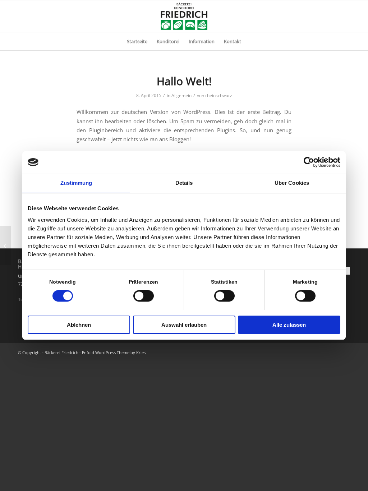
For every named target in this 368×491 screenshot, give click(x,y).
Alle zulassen (289, 325)
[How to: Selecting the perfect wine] (5, 245)
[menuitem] (137, 41)
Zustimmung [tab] (76, 183)
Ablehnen (79, 325)
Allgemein (181, 95)
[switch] (143, 296)
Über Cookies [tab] (292, 183)
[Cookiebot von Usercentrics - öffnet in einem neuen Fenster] (308, 162)
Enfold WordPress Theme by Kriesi (114, 352)
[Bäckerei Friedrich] (184, 16)
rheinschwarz (218, 95)
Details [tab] (184, 183)
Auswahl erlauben (184, 325)
